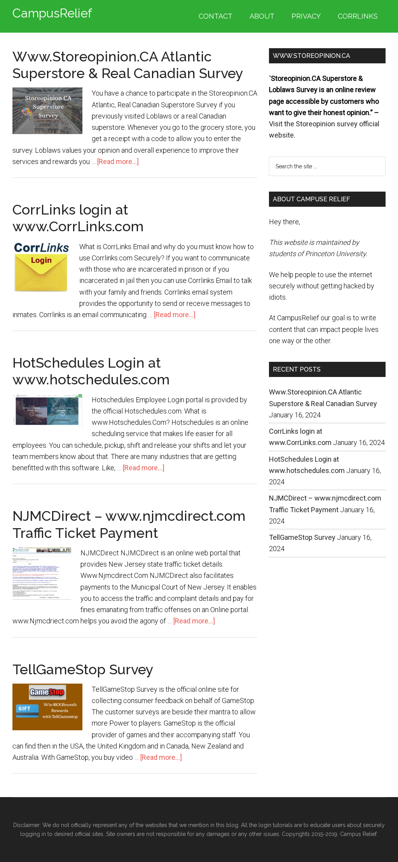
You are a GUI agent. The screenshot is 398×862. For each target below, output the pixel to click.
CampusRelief (52, 13)
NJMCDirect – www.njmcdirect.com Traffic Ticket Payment (129, 524)
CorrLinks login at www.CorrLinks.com (78, 217)
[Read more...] (118, 161)
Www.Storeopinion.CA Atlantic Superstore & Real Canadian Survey (127, 64)
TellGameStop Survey (83, 669)
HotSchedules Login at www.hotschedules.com (91, 370)
